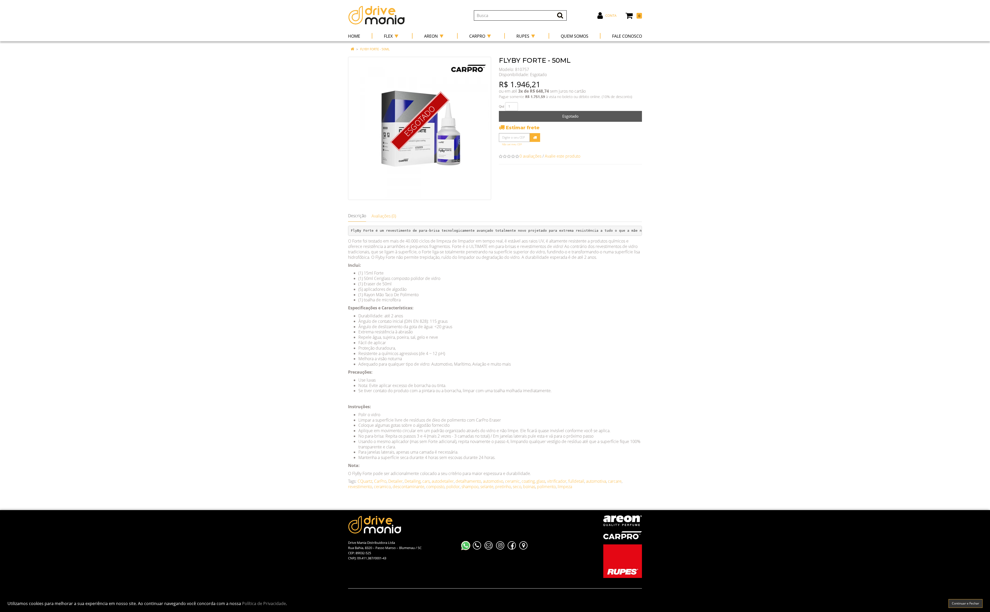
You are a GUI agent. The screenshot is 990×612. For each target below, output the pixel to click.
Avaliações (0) (384, 216)
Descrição (357, 216)
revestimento (360, 486)
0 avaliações (530, 156)
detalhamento (468, 481)
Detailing (412, 481)
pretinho (503, 486)
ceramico (382, 486)
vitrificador (556, 481)
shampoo (469, 486)
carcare (615, 481)
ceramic (512, 481)
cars (426, 481)
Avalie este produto (562, 156)
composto (435, 486)
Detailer (395, 481)
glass (541, 481)
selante (486, 486)
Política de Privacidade (264, 603)
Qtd (501, 106)
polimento (546, 486)
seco (517, 486)
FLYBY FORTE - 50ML (375, 49)
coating (528, 481)
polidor (453, 486)
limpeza (565, 486)
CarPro (380, 481)
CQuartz (365, 481)
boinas (529, 486)
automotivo (493, 481)
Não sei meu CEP (512, 144)
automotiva (596, 481)
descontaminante (408, 486)
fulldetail (576, 481)
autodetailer (443, 481)
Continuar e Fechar (965, 603)
